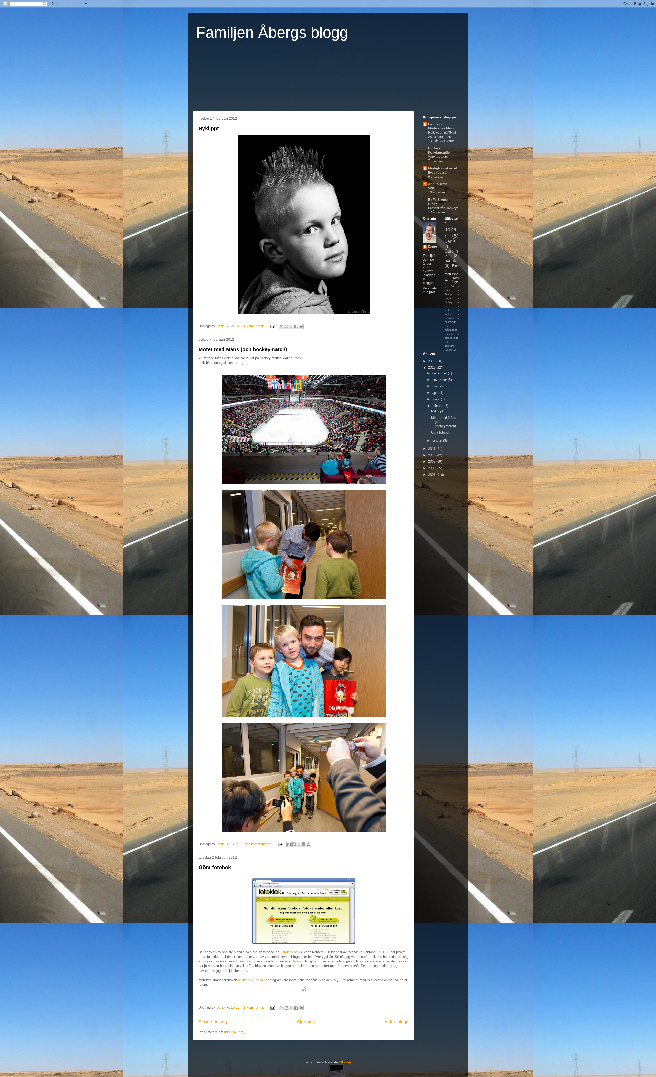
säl (450, 349)
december (440, 373)
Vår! (431, 188)
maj (435, 386)
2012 (432, 367)
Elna (455, 266)
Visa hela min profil (430, 290)
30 (452, 286)
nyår (451, 334)
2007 (432, 475)
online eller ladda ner (253, 980)
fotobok (298, 961)
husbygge (450, 321)
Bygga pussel (437, 172)
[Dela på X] (291, 326)
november (440, 380)
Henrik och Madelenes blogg (441, 126)
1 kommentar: (254, 326)
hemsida (450, 318)
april (435, 393)
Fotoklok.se (289, 952)
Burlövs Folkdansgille (439, 150)
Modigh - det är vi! (442, 168)
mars (436, 399)
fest (447, 310)
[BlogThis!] (286, 326)
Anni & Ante (437, 184)
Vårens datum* (438, 156)
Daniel (432, 248)
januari (437, 440)
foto (456, 278)
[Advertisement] (443, 561)
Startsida (306, 1021)
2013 (432, 361)
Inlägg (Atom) (234, 1032)
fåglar (448, 314)
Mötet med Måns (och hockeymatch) (243, 349)
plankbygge (451, 337)
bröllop (449, 302)
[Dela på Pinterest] (301, 326)
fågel (455, 282)
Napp (448, 298)
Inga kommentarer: (258, 844)
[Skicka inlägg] (272, 326)
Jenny (448, 294)
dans (447, 306)
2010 (432, 455)
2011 (432, 449)
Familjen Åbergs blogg (272, 32)
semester (450, 345)
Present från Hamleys (443, 208)
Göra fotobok (215, 867)
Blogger (345, 1062)
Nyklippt (209, 128)
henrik (450, 260)
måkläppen (451, 329)
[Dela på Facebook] (296, 326)
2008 (432, 468)
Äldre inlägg (396, 1021)
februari (438, 406)
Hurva (448, 290)
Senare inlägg (213, 1021)
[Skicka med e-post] (281, 326)
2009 (432, 462)
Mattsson (451, 274)
